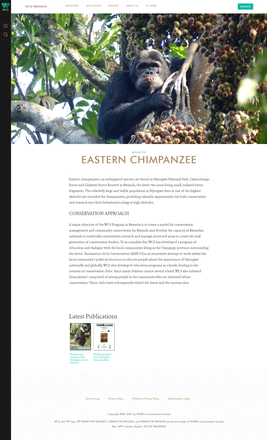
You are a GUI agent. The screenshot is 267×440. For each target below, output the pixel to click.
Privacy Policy (116, 398)
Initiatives (71, 5)
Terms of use (93, 398)
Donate (245, 6)
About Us (132, 5)
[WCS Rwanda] (6, 5)
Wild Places (93, 5)
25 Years (151, 5)
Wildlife (113, 5)
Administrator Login (179, 398)
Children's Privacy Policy (145, 398)
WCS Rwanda (36, 6)
